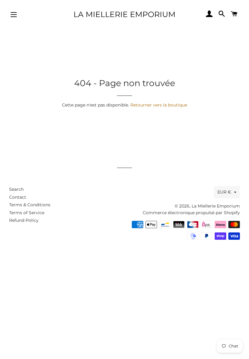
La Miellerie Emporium (124, 14)
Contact (17, 197)
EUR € (224, 192)
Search (16, 189)
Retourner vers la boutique (158, 105)
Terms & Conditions (29, 204)
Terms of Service (26, 212)
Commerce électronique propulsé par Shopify (191, 212)
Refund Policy (24, 220)
